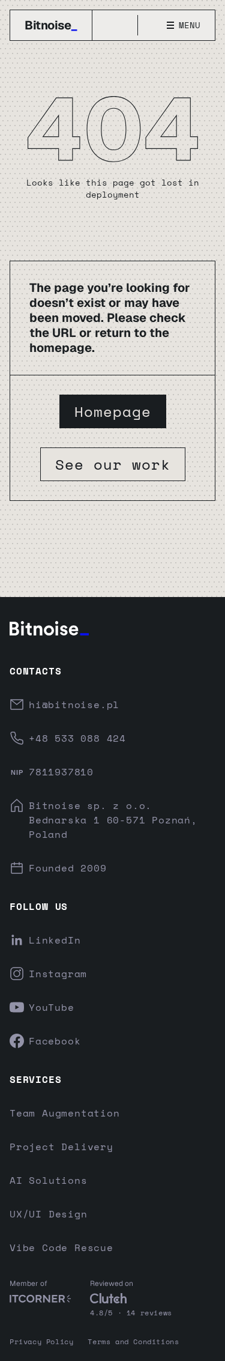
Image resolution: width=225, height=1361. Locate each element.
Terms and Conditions (133, 1341)
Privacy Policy (41, 1341)
